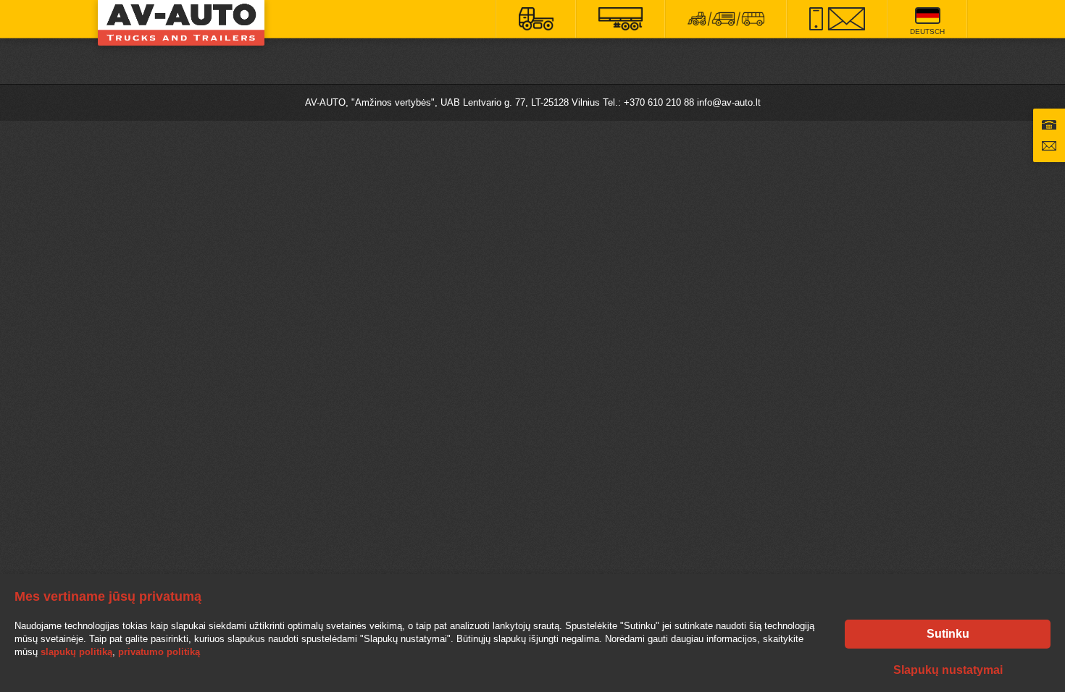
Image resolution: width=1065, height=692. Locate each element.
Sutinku (948, 634)
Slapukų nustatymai (948, 670)
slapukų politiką (76, 651)
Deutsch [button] (927, 31)
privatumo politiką (159, 651)
